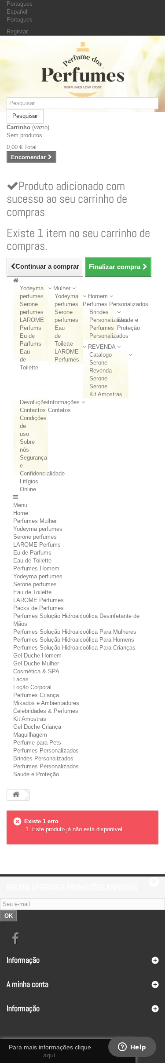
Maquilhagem (30, 734)
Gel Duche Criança (37, 726)
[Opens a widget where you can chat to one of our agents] (132, 1048)
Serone (98, 386)
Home (20, 513)
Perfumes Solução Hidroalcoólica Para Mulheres (74, 631)
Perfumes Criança (36, 695)
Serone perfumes (35, 536)
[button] (62, 288)
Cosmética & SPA (36, 671)
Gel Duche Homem (37, 655)
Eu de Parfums (32, 552)
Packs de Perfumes (38, 608)
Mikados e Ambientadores (46, 703)
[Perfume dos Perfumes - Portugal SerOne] (82, 69)
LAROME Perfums (37, 544)
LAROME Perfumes (38, 600)
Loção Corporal (32, 687)
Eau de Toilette (32, 560)
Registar (17, 31)
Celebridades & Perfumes (45, 711)
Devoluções (35, 402)
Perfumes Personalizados (46, 750)
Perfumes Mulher (35, 521)
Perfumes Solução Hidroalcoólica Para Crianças (74, 647)
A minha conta (27, 984)
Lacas (21, 679)
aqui (49, 1055)
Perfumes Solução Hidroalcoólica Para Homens (73, 639)
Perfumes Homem (36, 568)
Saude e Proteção (36, 774)
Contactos (33, 410)
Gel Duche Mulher (36, 663)
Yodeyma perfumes (37, 529)
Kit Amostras (105, 394)
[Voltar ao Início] (15, 794)
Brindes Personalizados (43, 758)
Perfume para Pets (37, 742)
